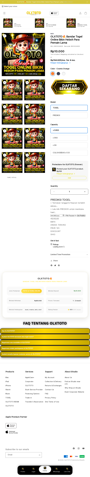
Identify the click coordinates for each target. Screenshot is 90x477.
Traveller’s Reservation (34, 402)
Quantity (54, 186)
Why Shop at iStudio (73, 388)
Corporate (29, 381)
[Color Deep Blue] (58, 73)
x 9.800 (56, 130)
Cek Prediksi (81, 215)
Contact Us (49, 390)
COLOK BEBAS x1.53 (61, 153)
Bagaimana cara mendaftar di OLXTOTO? (16, 342)
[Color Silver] (63, 73)
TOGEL (56, 108)
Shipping (63, 54)
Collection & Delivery (53, 381)
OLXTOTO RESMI (12, 402)
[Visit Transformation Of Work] (69, 96)
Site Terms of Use (52, 402)
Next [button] (87, 2)
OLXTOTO (9, 406)
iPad (7, 381)
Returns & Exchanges (53, 385)
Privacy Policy (50, 398)
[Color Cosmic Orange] (52, 73)
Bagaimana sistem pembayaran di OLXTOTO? (17, 348)
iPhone (8, 385)
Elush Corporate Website (74, 392)
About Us (68, 377)
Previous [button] (3, 2)
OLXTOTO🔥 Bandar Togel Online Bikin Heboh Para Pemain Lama (45, 2)
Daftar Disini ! (68, 2)
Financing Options (32, 394)
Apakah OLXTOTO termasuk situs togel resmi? (18, 337)
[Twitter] (55, 265)
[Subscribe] (39, 455)
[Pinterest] (59, 265)
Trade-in (28, 398)
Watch (8, 390)
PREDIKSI (56, 115)
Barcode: (67, 46)
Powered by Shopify (78, 460)
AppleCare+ (29, 377)
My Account (49, 377)
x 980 (55, 138)
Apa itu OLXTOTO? (8, 331)
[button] (4, 13)
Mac (7, 377)
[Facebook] (52, 265)
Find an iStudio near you (72, 383)
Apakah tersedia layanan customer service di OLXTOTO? (21, 354)
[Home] (33, 13)
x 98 (55, 145)
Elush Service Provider (34, 390)
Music (7, 394)
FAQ (46, 394)
